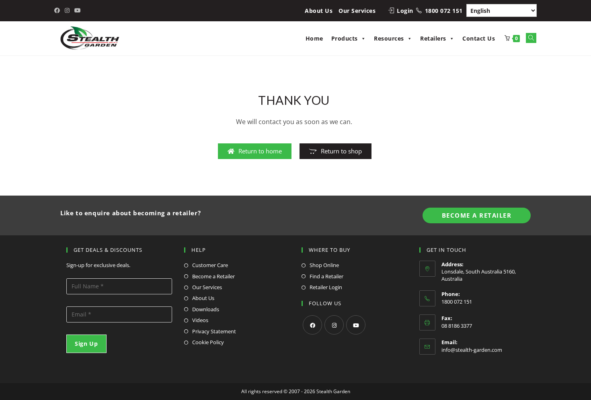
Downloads (205, 309)
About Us (318, 10)
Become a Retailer (213, 276)
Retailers (433, 38)
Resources (389, 38)
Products (344, 38)
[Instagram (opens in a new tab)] (67, 10)
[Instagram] (334, 325)
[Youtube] (355, 325)
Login (405, 10)
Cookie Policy (208, 342)
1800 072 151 (444, 10)
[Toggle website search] (531, 38)
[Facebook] (312, 325)
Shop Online (324, 265)
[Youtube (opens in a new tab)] (77, 10)
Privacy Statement (214, 331)
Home (314, 38)
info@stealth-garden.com (471, 349)
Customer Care (210, 265)
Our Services (357, 10)
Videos (200, 320)
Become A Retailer (477, 215)
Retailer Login (326, 287)
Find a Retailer (326, 276)
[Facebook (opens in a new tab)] (58, 10)
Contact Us (478, 38)
